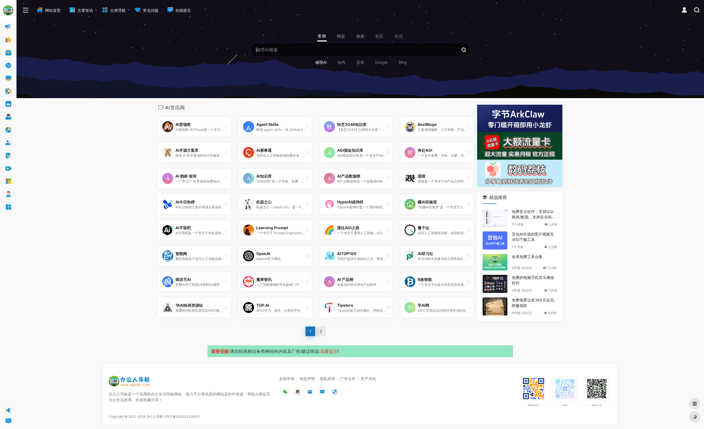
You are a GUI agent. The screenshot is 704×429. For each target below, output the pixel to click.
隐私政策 (327, 378)
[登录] (684, 11)
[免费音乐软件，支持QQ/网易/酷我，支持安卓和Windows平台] (495, 218)
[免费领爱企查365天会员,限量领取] (495, 306)
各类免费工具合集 (527, 256)
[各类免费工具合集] (495, 262)
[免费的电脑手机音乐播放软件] (495, 284)
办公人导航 (155, 416)
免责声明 (307, 378)
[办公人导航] (129, 383)
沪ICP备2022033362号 (182, 416)
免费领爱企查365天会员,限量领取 (533, 303)
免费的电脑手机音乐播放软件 (533, 280)
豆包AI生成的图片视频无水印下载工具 (533, 237)
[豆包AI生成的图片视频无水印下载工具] (495, 240)
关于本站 (368, 378)
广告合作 (348, 378)
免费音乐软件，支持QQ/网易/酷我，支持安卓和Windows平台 (534, 214)
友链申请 (287, 378)
